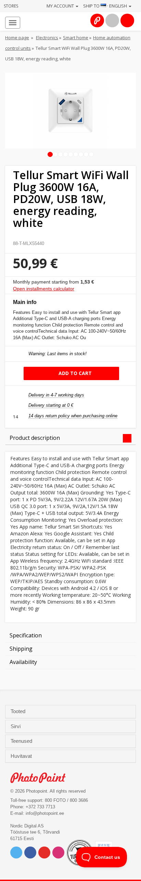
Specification (26, 635)
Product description (35, 438)
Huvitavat (22, 756)
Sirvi (16, 726)
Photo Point (41, 777)
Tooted (19, 711)
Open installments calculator (43, 288)
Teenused (22, 741)
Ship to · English (105, 6)
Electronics (47, 37)
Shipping (21, 648)
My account (61, 6)
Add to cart (74, 373)
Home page (17, 37)
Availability (23, 662)
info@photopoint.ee (45, 813)
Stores (11, 6)
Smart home (75, 37)
